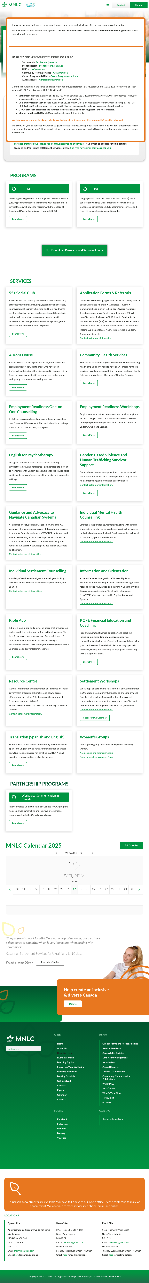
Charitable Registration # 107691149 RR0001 (98, 1276)
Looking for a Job (66, 1076)
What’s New (108, 1088)
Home (60, 1043)
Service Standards (111, 1048)
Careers (61, 1099)
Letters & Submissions (113, 1071)
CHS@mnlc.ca (60, 72)
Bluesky (61, 1133)
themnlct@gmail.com (112, 1118)
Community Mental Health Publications (116, 1077)
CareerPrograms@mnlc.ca (64, 76)
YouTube (61, 1137)
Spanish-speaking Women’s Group (97, 757)
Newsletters (108, 1062)
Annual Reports (110, 1066)
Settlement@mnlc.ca (46, 62)
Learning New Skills (67, 1071)
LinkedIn (61, 1128)
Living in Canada (65, 1057)
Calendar (62, 1094)
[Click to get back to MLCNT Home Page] (20, 1038)
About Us (62, 1048)
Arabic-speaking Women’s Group (96, 752)
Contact (61, 1085)
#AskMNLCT (109, 1083)
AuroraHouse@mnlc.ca (51, 79)
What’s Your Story (111, 1093)
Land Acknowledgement (114, 1057)
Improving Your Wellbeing (70, 1066)
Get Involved (64, 1080)
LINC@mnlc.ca (37, 69)
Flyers (60, 1090)
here (16, 1254)
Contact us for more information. (96, 338)
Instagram (62, 1123)
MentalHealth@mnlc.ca (51, 65)
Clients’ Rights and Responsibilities (120, 1043)
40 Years (106, 1102)
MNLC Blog (108, 1097)
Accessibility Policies (113, 1052)
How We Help (64, 1052)
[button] (107, 5)
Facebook (62, 1119)
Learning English (65, 1062)
